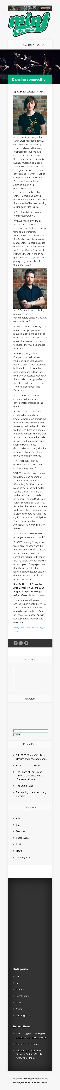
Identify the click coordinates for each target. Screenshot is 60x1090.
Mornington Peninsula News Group (30, 1082)
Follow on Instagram (31, 716)
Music (19, 844)
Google (15, 643)
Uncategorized (23, 857)
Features (20, 831)
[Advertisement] (32, 901)
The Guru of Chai (24, 786)
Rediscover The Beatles (28, 765)
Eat (18, 825)
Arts (18, 818)
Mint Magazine (30, 1079)
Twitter (26, 643)
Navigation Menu (31, 45)
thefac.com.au (36, 595)
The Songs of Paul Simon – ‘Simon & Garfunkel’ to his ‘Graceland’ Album (30, 776)
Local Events (23, 838)
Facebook (21, 643)
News (19, 851)
